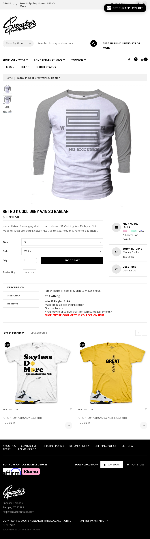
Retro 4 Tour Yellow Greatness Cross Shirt (103, 417)
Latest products (14, 333)
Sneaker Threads (43, 520)
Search (7, 449)
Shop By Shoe (14, 43)
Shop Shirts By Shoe (48, 59)
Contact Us (29, 446)
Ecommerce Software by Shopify (21, 529)
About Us (9, 446)
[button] (125, 8)
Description (15, 287)
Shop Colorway (14, 59)
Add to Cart (72, 260)
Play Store (138, 464)
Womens (77, 59)
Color (6, 251)
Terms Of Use (27, 449)
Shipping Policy (105, 446)
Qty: (5, 260)
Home (9, 78)
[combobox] (62, 43)
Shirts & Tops (10, 409)
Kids (9, 67)
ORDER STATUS (46, 67)
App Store (113, 464)
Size (5, 242)
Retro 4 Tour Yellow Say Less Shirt (23, 417)
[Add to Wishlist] (71, 409)
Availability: (9, 272)
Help (24, 67)
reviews (12, 303)
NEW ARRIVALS (39, 333)
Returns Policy (53, 446)
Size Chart (14, 295)
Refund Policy (79, 446)
